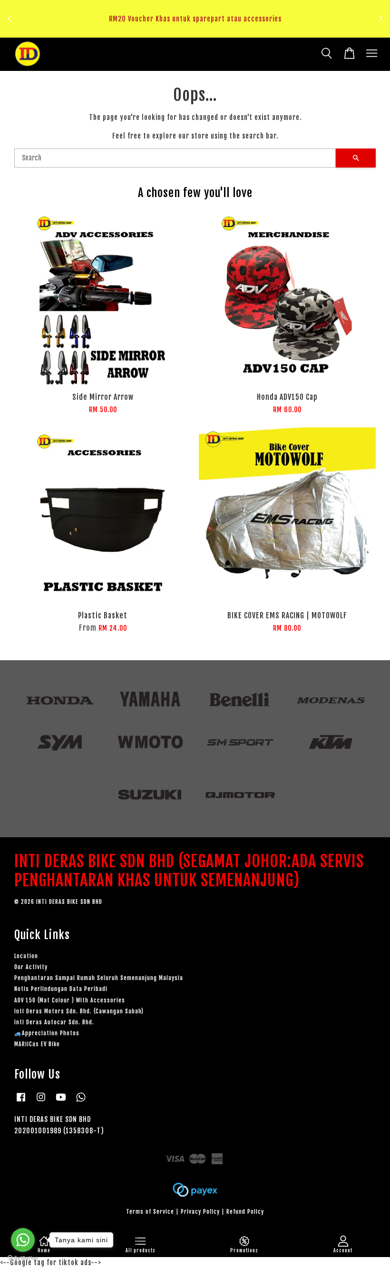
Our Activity (31, 967)
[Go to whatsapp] (23, 1240)
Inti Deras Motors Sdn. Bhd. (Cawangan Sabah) (79, 1011)
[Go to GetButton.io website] (23, 1258)
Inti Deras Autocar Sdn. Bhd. (54, 1022)
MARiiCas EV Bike (37, 1044)
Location (26, 956)
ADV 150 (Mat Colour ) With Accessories (69, 1000)
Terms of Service (150, 1211)
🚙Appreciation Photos (46, 1033)
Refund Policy (245, 1211)
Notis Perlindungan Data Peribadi (60, 988)
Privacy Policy (200, 1211)
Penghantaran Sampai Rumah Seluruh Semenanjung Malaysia (98, 977)
